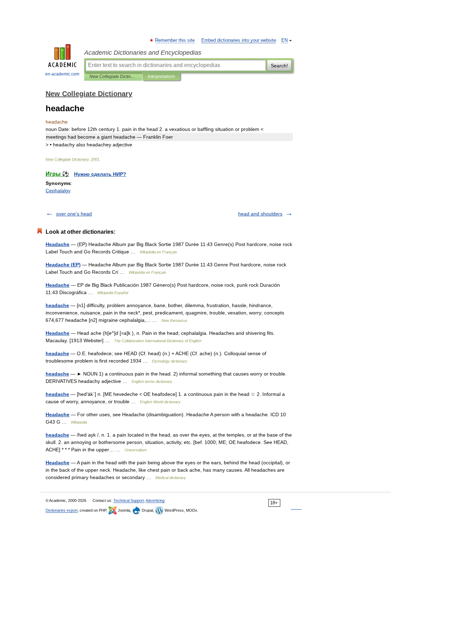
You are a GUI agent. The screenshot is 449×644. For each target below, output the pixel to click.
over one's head (74, 214)
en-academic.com (62, 74)
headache (57, 305)
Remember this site (175, 40)
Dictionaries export (62, 510)
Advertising (155, 500)
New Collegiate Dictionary (113, 76)
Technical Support (128, 500)
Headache (57, 244)
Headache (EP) (63, 264)
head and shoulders (260, 214)
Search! (279, 65)
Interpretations (161, 76)
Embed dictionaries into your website (238, 40)
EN (284, 40)
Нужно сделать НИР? (100, 174)
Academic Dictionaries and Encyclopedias (142, 52)
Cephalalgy (58, 190)
